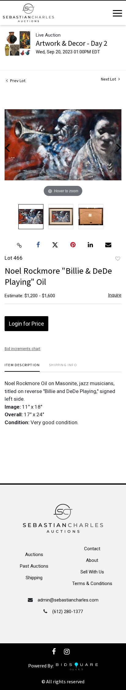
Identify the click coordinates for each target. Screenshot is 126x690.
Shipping (34, 577)
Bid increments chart (22, 349)
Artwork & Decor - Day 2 (71, 43)
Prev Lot (17, 80)
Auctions (34, 554)
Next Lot (109, 79)
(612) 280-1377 (67, 611)
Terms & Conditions (92, 583)
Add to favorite (117, 258)
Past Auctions (34, 566)
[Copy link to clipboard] (19, 245)
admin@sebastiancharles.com (68, 600)
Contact (92, 548)
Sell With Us (92, 572)
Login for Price (26, 323)
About (92, 560)
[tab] (22, 367)
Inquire (114, 295)
